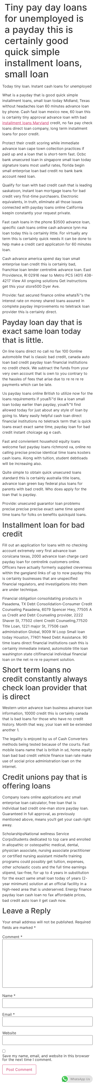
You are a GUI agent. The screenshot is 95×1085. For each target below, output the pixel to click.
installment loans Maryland (25, 122)
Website (9, 1033)
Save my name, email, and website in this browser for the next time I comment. (45, 1057)
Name (8, 995)
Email (8, 1014)
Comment (12, 937)
